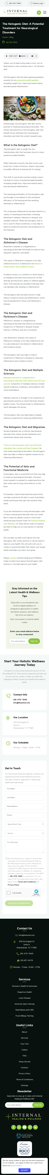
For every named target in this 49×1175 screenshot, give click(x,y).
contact (13, 558)
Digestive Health (24, 992)
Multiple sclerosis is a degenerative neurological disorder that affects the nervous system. (24, 381)
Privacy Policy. (13, 885)
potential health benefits (27, 80)
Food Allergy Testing (24, 1016)
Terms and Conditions (27, 882)
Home (4, 37)
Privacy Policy (24, 1073)
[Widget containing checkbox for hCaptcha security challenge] (23, 892)
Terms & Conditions (24, 1079)
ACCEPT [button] (24, 1170)
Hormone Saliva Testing (24, 1004)
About (24, 1032)
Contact (24, 1067)
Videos (24, 1050)
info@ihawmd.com (21, 703)
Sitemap (24, 1085)
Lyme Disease (25, 998)
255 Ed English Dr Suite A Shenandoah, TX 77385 (27, 944)
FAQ (25, 1056)
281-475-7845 (20, 699)
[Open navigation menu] (45, 12)
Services (24, 1038)
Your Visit (24, 1044)
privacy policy (16, 1166)
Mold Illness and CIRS (24, 1010)
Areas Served (24, 1062)
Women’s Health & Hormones (24, 986)
